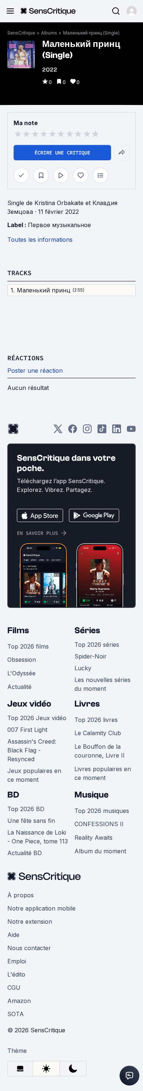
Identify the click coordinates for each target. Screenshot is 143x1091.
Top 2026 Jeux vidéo (36, 718)
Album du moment (100, 851)
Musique (91, 795)
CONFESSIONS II (99, 824)
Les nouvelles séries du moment (102, 684)
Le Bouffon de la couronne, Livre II (99, 751)
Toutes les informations (40, 239)
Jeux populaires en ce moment (34, 775)
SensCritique (21, 33)
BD (13, 795)
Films (18, 630)
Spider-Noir (90, 656)
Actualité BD (24, 853)
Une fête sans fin (31, 820)
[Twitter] (58, 431)
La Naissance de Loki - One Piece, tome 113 (37, 837)
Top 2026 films (28, 646)
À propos (20, 895)
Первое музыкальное (59, 225)
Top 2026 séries (96, 644)
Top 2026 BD (25, 809)
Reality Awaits (93, 837)
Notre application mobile (41, 908)
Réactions (25, 358)
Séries (87, 630)
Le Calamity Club (97, 733)
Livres (87, 704)
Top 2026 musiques (101, 810)
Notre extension (29, 921)
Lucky (82, 668)
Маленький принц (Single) (91, 33)
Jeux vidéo (29, 704)
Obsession (21, 659)
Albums (49, 33)
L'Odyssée (21, 673)
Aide (13, 934)
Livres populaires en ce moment (102, 773)
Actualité (19, 686)
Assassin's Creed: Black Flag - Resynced (31, 750)
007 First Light (27, 729)
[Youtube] (131, 431)
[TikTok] (102, 431)
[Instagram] (87, 431)
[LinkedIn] (116, 431)
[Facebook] (72, 431)
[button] (131, 11)
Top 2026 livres (96, 719)
